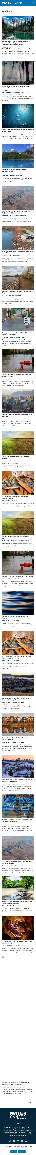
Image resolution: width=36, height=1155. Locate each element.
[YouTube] (22, 1141)
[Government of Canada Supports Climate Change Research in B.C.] (18, 928)
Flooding (23, 92)
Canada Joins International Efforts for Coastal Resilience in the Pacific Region (16, 1083)
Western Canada (28, 49)
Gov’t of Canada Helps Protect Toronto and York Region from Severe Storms (16, 657)
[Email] (26, 1141)
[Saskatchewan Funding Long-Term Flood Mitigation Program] (18, 278)
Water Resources (18, 175)
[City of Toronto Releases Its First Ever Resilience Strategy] (18, 443)
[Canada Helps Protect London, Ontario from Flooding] (18, 603)
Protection (21, 49)
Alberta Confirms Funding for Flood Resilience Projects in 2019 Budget (16, 212)
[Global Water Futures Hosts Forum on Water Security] (18, 523)
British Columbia (6, 49)
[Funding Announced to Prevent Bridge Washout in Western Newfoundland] (18, 319)
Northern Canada (19, 784)
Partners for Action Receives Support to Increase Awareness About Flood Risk (17, 902)
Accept (14, 1152)
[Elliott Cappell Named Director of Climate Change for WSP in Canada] (18, 116)
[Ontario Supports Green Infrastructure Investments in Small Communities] (18, 238)
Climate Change (16, 92)
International (5, 175)
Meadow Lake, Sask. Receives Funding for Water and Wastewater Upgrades (17, 820)
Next (29, 1102)
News (27, 92)
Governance (13, 337)
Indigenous (14, 49)
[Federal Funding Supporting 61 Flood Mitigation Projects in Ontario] (18, 361)
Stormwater (18, 295)
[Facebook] (10, 1141)
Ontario (18, 255)
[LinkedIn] (18, 1141)
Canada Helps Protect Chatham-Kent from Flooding (17, 576)
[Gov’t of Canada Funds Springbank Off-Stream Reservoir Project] (18, 724)
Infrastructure (21, 337)
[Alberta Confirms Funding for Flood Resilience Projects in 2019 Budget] (18, 198)
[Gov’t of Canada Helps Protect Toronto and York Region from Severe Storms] (18, 643)
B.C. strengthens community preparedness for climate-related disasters (16, 87)
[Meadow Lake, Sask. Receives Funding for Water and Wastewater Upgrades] (18, 806)
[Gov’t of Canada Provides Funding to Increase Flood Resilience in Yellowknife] (18, 766)
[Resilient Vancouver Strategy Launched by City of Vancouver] (18, 401)
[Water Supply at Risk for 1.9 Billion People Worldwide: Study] (18, 156)
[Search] (33, 2)
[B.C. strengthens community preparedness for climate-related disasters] (18, 73)
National (25, 134)
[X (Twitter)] (14, 1141)
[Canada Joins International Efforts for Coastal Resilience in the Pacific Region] (18, 1018)
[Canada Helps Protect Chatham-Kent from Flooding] (18, 563)
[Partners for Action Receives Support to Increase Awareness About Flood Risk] (18, 888)
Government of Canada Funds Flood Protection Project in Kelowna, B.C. (16, 699)
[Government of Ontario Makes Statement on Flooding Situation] (18, 483)
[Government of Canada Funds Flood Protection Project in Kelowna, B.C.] (18, 684)
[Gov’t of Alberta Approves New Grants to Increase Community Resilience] (18, 848)
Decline (22, 1152)
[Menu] (30, 3)
